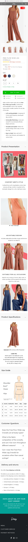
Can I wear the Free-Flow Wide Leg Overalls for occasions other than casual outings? (12, 454)
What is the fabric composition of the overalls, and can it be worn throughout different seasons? (14, 441)
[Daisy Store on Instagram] (14, 538)
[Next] (25, 26)
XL (18, 83)
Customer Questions (10, 423)
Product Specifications (10, 317)
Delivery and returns (10, 465)
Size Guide (5, 370)
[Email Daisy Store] (16, 538)
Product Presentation (10, 147)
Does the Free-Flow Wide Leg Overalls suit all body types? (13, 431)
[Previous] (2, 26)
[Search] (22, 3)
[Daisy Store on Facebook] (11, 538)
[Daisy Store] (14, 3)
